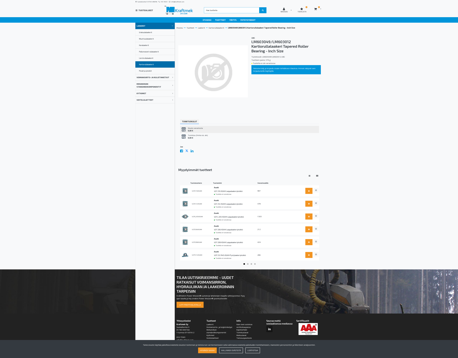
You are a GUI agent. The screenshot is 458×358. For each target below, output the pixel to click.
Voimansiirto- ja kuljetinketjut (153, 77)
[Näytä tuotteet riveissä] (309, 176)
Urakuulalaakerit (145, 32)
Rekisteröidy (258, 68)
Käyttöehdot (241, 330)
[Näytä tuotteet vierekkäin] (317, 176)
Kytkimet (141, 93)
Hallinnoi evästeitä (231, 350)
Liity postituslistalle (190, 305)
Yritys (233, 20)
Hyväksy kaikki (207, 350)
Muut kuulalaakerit (146, 39)
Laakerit (141, 26)
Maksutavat (241, 335)
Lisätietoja (252, 350)
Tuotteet (220, 20)
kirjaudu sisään (273, 68)
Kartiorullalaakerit (146, 64)
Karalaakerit (144, 45)
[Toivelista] (316, 190)
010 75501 (164, 2)
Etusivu (207, 20)
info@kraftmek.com (177, 2)
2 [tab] (248, 264)
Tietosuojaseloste (244, 338)
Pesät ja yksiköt (145, 71)
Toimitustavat (242, 332)
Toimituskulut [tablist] (189, 121)
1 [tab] (244, 264)
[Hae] (262, 10)
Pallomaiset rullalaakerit (149, 52)
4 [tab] (255, 264)
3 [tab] (251, 264)
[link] (172, 26)
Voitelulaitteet (145, 100)
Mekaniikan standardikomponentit (149, 85)
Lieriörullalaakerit (146, 58)
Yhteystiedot (247, 20)
